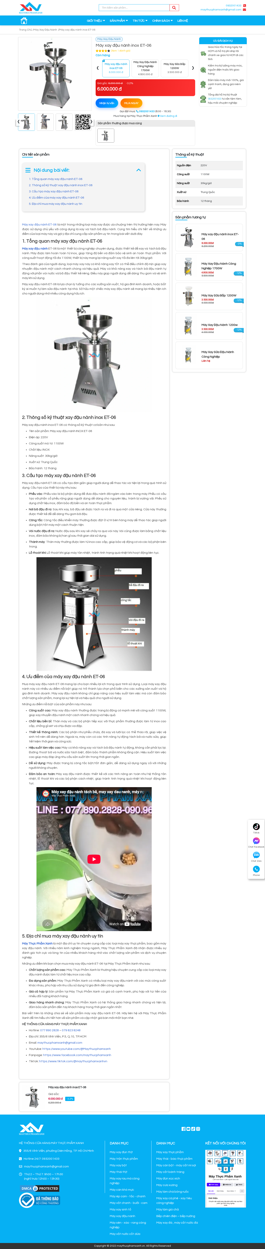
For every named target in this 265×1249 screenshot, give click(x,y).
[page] (183, 1128)
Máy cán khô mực (122, 1189)
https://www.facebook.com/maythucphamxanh (77, 1055)
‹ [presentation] (18, 122)
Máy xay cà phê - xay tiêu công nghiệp (174, 1200)
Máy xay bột (118, 1165)
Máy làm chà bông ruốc (172, 1191)
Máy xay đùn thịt (121, 1152)
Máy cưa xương (167, 1185)
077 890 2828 (49, 1030)
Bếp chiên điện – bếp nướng (175, 1216)
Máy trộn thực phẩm (124, 1158)
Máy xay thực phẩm (170, 1152)
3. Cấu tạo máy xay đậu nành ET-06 (54, 191)
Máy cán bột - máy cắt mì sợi (176, 1165)
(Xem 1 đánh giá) (120, 50)
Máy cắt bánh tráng (170, 1171)
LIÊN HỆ (183, 20)
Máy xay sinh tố (120, 1209)
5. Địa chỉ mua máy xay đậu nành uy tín (55, 203)
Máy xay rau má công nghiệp (124, 1181)
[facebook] (225, 1178)
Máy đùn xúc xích (168, 1178)
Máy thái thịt (118, 1171)
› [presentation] (91, 122)
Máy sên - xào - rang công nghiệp (128, 1225)
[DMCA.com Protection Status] (39, 1188)
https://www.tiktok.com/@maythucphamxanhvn (73, 1061)
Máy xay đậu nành (122, 1216)
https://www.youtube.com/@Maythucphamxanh (76, 1048)
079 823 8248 (71, 1030)
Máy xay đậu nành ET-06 (39, 224)
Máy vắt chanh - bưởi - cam (128, 1202)
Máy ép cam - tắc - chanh (127, 1196)
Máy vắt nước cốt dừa (125, 1233)
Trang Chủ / (26, 29)
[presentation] (98, 68)
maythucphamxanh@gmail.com (59, 1042)
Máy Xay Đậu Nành (45, 29)
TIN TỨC (139, 20)
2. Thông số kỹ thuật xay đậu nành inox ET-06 (61, 185)
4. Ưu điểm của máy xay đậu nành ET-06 (56, 197)
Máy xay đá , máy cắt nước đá (177, 1222)
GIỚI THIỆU (94, 20)
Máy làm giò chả (167, 1209)
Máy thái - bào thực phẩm (174, 1158)
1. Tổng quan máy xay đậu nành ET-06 (55, 179)
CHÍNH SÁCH (161, 20)
